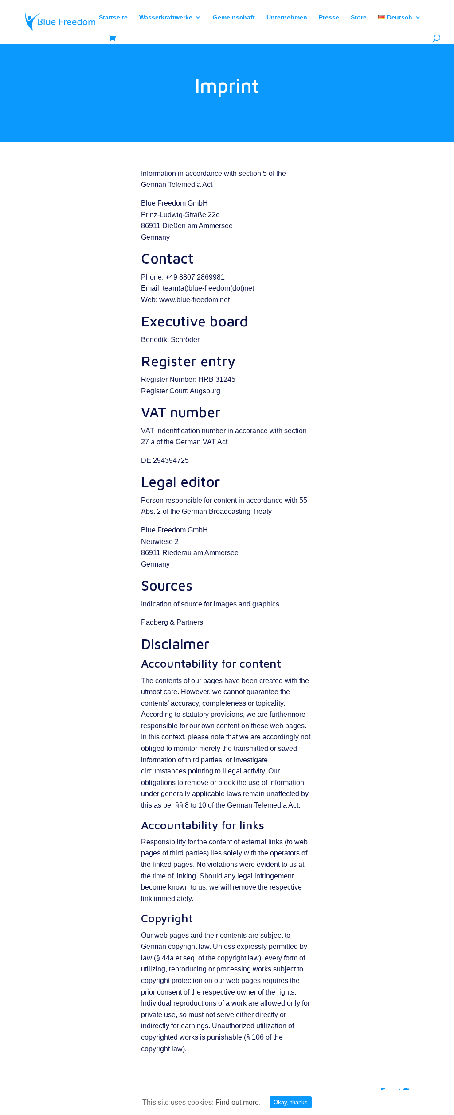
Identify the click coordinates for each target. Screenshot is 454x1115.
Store (359, 17)
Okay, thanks (291, 1102)
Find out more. (238, 1102)
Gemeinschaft (234, 17)
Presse (329, 17)
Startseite (113, 17)
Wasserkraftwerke (165, 17)
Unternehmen (286, 17)
